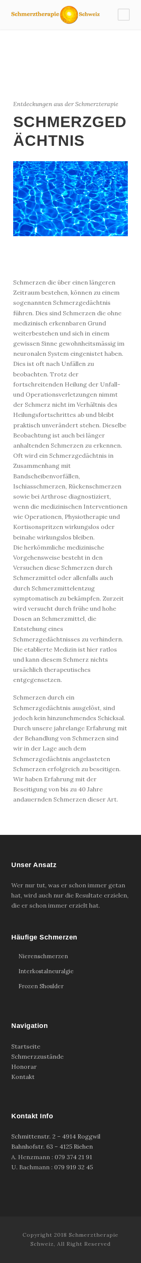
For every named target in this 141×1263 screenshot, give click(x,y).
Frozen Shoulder (41, 986)
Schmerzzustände (37, 1056)
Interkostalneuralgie (46, 971)
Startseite (25, 1046)
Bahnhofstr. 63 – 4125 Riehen (52, 1146)
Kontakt (23, 1076)
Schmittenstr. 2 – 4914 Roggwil (55, 1136)
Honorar (24, 1066)
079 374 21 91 (73, 1157)
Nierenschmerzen (43, 956)
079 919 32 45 (73, 1167)
